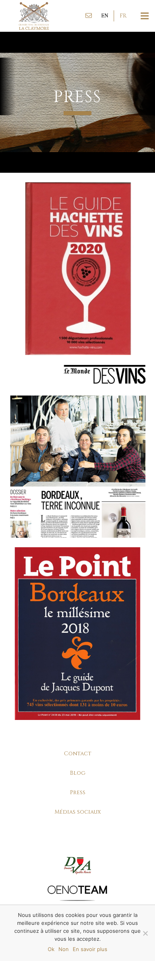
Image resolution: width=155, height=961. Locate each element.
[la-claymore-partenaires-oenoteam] (77, 893)
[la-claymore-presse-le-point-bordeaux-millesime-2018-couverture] (77, 633)
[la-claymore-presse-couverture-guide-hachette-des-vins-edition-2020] (77, 268)
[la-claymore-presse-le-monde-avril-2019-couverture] (77, 451)
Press (77, 792)
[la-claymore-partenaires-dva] (77, 865)
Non (63, 949)
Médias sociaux (77, 812)
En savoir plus (90, 949)
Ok (51, 949)
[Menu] (145, 16)
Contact (77, 753)
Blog (77, 773)
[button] (104, 15)
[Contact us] (88, 16)
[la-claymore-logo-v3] (34, 16)
